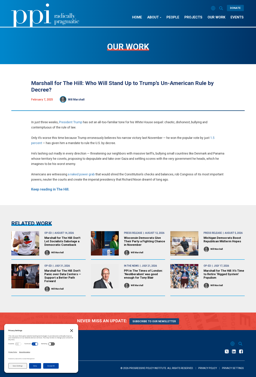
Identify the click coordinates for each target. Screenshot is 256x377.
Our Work (216, 17)
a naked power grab (81, 174)
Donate (235, 8)
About (153, 17)
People (172, 17)
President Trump (71, 122)
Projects (193, 17)
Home (137, 17)
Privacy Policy (207, 368)
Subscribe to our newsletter (154, 321)
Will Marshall (76, 99)
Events (237, 17)
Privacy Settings (233, 368)
